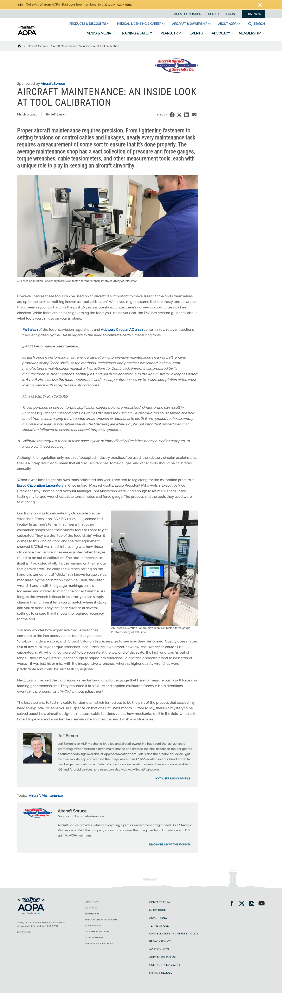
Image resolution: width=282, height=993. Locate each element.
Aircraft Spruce (53, 83)
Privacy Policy (160, 941)
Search (259, 23)
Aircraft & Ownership (189, 23)
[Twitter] (243, 904)
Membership (250, 33)
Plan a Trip (171, 33)
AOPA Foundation (187, 14)
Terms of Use (159, 925)
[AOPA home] (27, 34)
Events (197, 33)
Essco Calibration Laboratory (40, 485)
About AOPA (227, 23)
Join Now (253, 14)
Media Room (157, 910)
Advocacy (221, 33)
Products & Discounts (87, 23)
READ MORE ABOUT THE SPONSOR (169, 844)
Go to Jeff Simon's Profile (172, 778)
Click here (124, 4)
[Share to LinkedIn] (186, 114)
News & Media (99, 33)
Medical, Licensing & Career (139, 23)
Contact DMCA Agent (164, 964)
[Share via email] (194, 114)
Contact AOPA (159, 902)
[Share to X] (179, 114)
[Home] (22, 46)
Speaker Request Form (99, 943)
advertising (158, 917)
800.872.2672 (24, 932)
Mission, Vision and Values (101, 919)
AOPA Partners (94, 937)
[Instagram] (253, 904)
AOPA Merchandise (163, 957)
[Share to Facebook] (172, 114)
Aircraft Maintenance (46, 795)
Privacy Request (161, 972)
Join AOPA (91, 907)
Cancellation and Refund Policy (173, 933)
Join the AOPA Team (97, 931)
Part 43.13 (30, 329)
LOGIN (230, 14)
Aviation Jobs (159, 949)
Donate (214, 14)
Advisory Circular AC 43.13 (122, 329)
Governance (93, 925)
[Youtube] (261, 904)
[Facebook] (233, 904)
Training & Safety (136, 33)
